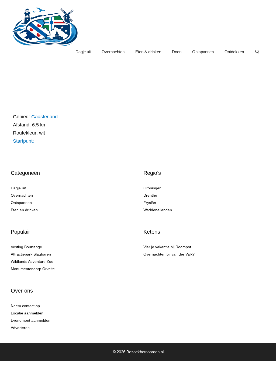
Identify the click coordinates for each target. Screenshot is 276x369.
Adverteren (20, 328)
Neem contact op (25, 306)
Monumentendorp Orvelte (33, 269)
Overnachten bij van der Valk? (169, 254)
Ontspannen (203, 51)
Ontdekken (234, 51)
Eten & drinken (148, 51)
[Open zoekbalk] (257, 52)
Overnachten (113, 51)
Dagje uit (83, 51)
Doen (176, 51)
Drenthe (150, 195)
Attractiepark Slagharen (31, 254)
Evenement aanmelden (30, 320)
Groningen (152, 188)
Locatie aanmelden (27, 313)
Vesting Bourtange (26, 247)
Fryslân (149, 202)
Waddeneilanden (157, 210)
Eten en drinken (24, 210)
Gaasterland (44, 116)
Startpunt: (23, 141)
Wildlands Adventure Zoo (32, 261)
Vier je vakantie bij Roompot (167, 247)
